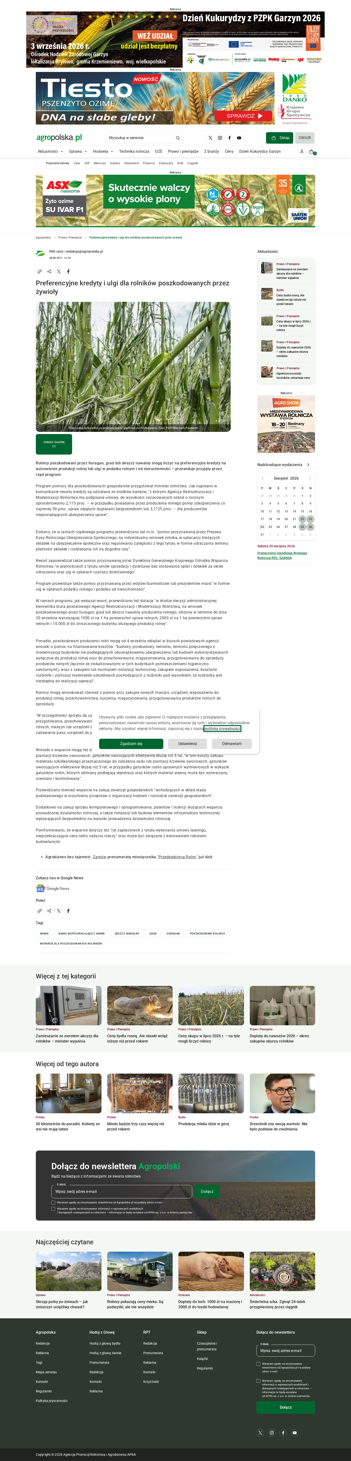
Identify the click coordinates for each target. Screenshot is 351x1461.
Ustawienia (187, 743)
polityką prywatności (222, 728)
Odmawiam (232, 743)
